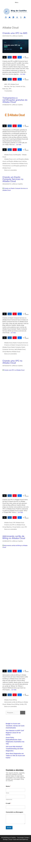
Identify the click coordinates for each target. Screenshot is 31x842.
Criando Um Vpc (20, 86)
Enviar (9, 827)
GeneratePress (23, 839)
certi (14, 159)
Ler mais (22, 74)
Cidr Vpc (12, 86)
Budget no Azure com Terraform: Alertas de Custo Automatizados (15, 726)
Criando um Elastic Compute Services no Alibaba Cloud (12, 179)
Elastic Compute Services (20, 343)
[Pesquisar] (22, 713)
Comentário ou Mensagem (14, 812)
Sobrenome (9, 799)
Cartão (22, 704)
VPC (10, 88)
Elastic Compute (16, 347)
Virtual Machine (7, 527)
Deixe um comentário (10, 170)
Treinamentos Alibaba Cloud (19, 163)
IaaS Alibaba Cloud (19, 349)
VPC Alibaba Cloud (13, 84)
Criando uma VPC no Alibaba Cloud (12, 362)
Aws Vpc (6, 86)
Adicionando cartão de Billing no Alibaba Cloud (13, 537)
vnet (22, 527)
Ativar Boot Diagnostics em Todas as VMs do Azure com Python (15, 756)
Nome (7, 793)
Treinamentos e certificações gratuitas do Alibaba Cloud (14, 100)
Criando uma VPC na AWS (14, 33)
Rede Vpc (5, 88)
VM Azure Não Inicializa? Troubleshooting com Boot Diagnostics (14, 749)
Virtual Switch (16, 527)
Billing (15, 700)
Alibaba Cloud (8, 154)
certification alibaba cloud (13, 161)
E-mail (8, 803)
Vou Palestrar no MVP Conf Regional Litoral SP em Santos (15, 733)
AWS (5, 84)
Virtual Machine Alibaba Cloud (11, 351)
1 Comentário (8, 91)
